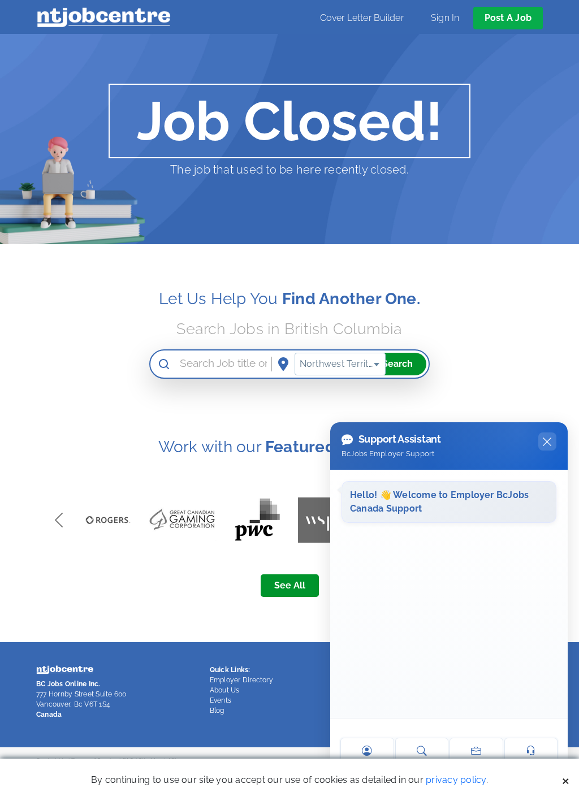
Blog (217, 711)
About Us (225, 690)
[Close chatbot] (547, 441)
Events (220, 700)
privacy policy (456, 779)
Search (397, 363)
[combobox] (340, 364)
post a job (508, 17)
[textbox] (340, 364)
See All (289, 585)
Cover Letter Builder (362, 17)
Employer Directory (241, 680)
